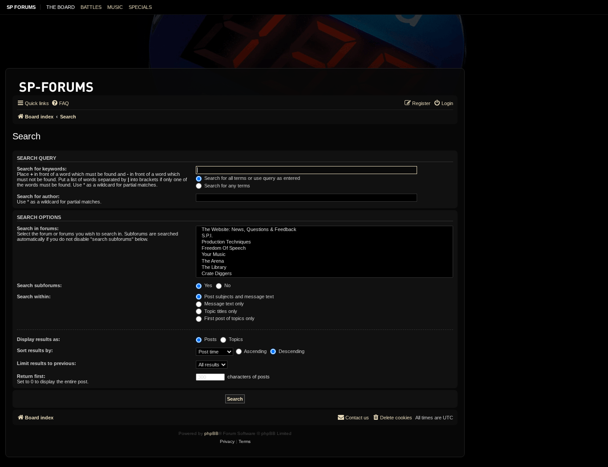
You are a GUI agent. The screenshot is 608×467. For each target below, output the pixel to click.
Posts (210, 339)
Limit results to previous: (46, 363)
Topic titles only (220, 311)
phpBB (211, 433)
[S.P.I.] (324, 236)
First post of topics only (229, 318)
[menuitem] (60, 103)
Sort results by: (35, 350)
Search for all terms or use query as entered (251, 178)
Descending (290, 351)
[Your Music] (324, 255)
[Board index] (57, 85)
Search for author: (38, 196)
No (227, 285)
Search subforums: (39, 285)
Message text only (223, 303)
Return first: (31, 376)
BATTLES (91, 7)
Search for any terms (226, 185)
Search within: (34, 296)
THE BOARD (60, 7)
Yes (207, 285)
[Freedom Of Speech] (324, 248)
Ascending (255, 351)
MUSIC (115, 7)
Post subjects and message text (238, 296)
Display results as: (38, 339)
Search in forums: (38, 228)
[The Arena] (324, 261)
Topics (235, 339)
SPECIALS (140, 7)
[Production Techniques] (324, 242)
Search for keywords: (42, 168)
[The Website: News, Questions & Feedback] (324, 230)
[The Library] (324, 267)
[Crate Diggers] (324, 274)
